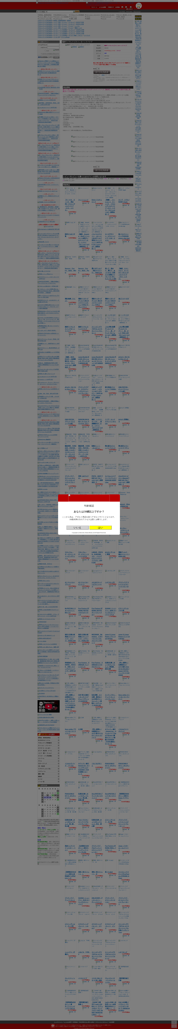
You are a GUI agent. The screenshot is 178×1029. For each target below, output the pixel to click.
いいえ (77, 527)
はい (100, 527)
